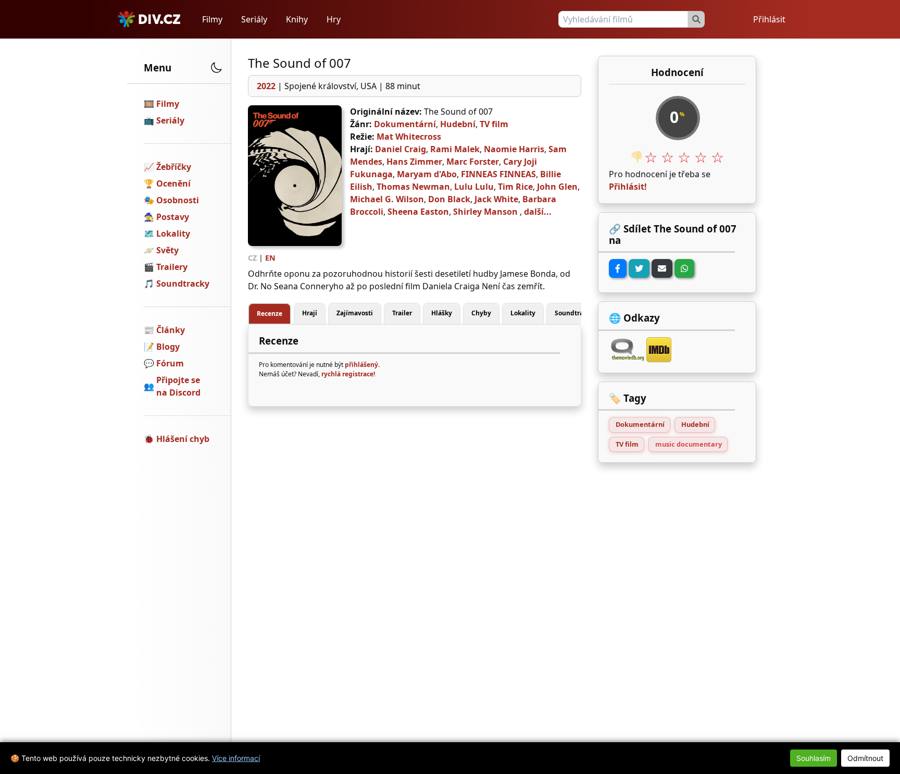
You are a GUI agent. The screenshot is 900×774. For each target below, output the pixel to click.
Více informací (236, 758)
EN (270, 258)
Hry (334, 19)
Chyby (481, 313)
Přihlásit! (628, 186)
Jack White (496, 199)
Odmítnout (865, 758)
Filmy (212, 19)
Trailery (172, 267)
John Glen (557, 186)
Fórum (170, 363)
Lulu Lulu (474, 186)
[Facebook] (618, 268)
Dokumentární (405, 124)
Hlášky (441, 313)
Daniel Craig (400, 149)
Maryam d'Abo (427, 174)
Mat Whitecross (409, 136)
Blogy (168, 346)
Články (170, 330)
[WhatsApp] (684, 268)
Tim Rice (515, 186)
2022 (266, 86)
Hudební (458, 124)
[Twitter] (639, 268)
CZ (252, 258)
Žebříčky (173, 167)
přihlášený (361, 364)
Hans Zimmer (414, 161)
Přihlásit (769, 19)
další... (538, 211)
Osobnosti (177, 200)
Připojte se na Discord (178, 386)
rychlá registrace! (348, 374)
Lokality (173, 233)
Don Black (449, 199)
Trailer (402, 313)
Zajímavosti (354, 313)
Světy (167, 250)
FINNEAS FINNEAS (498, 174)
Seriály (254, 19)
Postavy (172, 217)
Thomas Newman (413, 186)
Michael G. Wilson (387, 199)
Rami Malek (455, 149)
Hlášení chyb (182, 439)
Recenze (269, 313)
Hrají (309, 313)
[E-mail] (662, 268)
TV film (494, 124)
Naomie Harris (514, 149)
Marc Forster (472, 161)
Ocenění (173, 183)
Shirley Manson (485, 211)
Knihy (297, 19)
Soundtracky (182, 283)
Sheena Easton (418, 211)
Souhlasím (813, 758)
